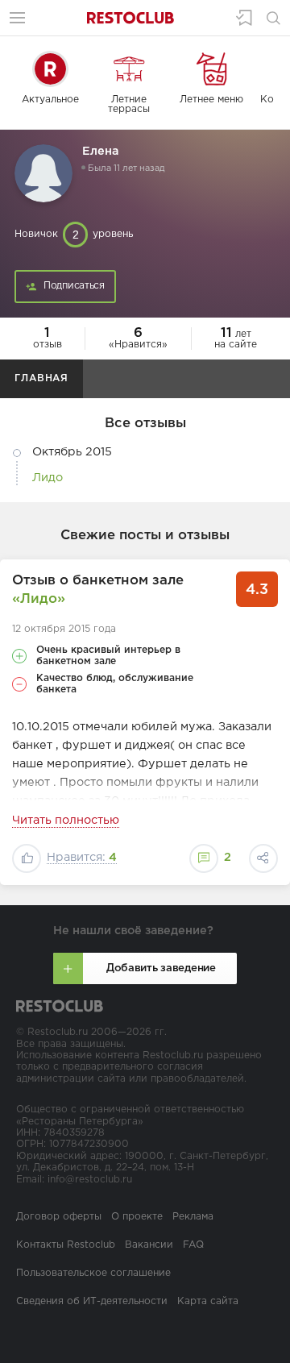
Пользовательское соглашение (93, 1273)
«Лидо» (38, 599)
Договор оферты (59, 1216)
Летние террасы (129, 104)
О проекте (137, 1216)
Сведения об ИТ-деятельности (92, 1301)
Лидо (47, 477)
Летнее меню (211, 99)
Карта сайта (207, 1301)
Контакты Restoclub (65, 1244)
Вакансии (149, 1244)
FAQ (193, 1244)
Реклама (192, 1216)
